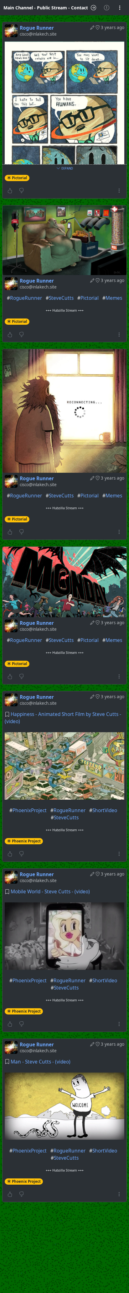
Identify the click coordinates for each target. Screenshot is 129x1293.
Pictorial (19, 177)
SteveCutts (61, 298)
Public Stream (52, 8)
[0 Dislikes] (21, 190)
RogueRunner (26, 298)
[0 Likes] (10, 190)
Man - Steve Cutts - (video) (40, 1062)
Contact (79, 8)
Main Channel (18, 8)
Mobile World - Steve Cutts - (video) (50, 891)
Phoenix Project (26, 841)
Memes (114, 298)
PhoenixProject (30, 810)
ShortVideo (104, 810)
